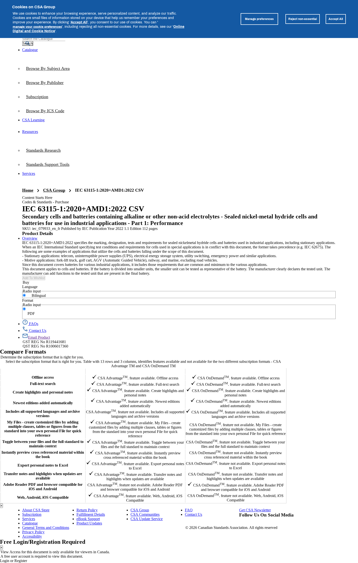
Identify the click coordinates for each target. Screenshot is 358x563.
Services (28, 519)
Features (43, 371)
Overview (30, 238)
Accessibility (32, 536)
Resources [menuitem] (30, 132)
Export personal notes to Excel (43, 465)
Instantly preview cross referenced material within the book (42, 454)
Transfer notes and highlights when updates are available (43, 476)
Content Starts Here (37, 198)
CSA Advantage (135, 371)
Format (27, 300)
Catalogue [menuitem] (30, 50)
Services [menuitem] (28, 173)
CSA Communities (145, 514)
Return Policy (87, 510)
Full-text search (43, 384)
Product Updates (89, 523)
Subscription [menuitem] (37, 96)
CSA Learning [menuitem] (33, 120)
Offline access (43, 377)
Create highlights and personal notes (43, 392)
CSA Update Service (147, 519)
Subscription (31, 514)
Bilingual (39, 295)
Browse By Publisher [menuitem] (45, 82)
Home (27, 190)
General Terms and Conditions (45, 527)
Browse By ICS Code (45, 110)
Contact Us (193, 514)
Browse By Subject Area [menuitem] (48, 68)
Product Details (37, 233)
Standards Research (43, 150)
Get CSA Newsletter (255, 510)
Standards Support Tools (47, 164)
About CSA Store (35, 510)
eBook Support (88, 519)
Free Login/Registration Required (42, 542)
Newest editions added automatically (43, 403)
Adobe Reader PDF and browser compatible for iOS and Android (43, 486)
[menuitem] (179, 111)
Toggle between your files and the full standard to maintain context (43, 444)
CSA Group (54, 190)
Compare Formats (23, 351)
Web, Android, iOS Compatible (43, 497)
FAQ (189, 510)
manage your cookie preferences (37, 26)
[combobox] (43, 39)
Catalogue (30, 523)
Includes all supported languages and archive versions (43, 413)
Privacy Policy (33, 532)
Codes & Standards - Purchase (45, 202)
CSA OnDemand (235, 371)
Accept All (79, 22)
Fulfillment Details (90, 514)
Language (30, 287)
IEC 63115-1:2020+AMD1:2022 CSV (109, 190)
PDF (31, 313)
